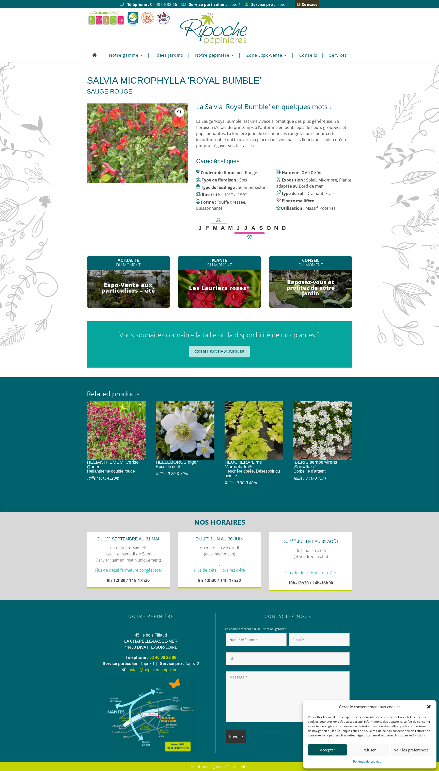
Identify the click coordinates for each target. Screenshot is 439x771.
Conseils (308, 55)
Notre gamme (123, 55)
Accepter (327, 749)
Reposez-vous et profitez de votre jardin (311, 287)
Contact (309, 4)
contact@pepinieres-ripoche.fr (154, 670)
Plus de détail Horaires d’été (219, 570)
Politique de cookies (367, 761)
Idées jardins (169, 55)
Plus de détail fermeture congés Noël (128, 570)
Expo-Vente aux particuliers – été (128, 287)
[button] (428, 706)
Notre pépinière (212, 55)
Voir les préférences (411, 749)
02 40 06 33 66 (162, 657)
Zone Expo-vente (264, 55)
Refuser (369, 749)
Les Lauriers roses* (219, 288)
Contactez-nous (219, 351)
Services (338, 55)
